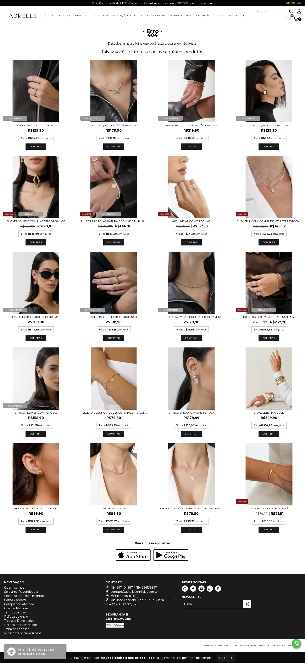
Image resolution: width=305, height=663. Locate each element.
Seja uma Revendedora (172, 15)
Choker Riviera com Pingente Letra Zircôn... (269, 221)
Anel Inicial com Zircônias (191, 221)
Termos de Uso (15, 612)
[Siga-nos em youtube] (201, 588)
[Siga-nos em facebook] (193, 588)
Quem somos (14, 587)
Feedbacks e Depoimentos (24, 596)
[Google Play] (171, 555)
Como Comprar (15, 600)
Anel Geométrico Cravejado (36, 125)
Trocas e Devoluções (19, 621)
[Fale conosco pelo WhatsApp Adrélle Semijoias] (296, 643)
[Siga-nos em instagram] (185, 588)
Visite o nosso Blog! (125, 596)
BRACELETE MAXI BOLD (269, 412)
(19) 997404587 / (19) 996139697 (134, 587)
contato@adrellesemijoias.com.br (135, 592)
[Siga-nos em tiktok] (210, 588)
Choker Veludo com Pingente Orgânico (35, 221)
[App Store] (133, 555)
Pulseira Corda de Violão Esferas (191, 125)
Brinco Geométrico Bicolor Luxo (36, 316)
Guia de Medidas (16, 608)
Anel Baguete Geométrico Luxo (113, 316)
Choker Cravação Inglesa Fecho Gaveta (191, 316)
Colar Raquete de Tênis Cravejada (113, 125)
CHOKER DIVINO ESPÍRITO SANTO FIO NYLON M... (191, 508)
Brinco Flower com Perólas (36, 412)
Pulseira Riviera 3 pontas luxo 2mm (269, 316)
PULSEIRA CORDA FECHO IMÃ (269, 508)
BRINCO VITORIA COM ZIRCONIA (36, 508)
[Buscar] (291, 11)
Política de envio (16, 616)
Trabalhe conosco (16, 629)
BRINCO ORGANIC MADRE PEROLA (191, 412)
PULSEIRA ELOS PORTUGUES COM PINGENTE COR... (114, 412)
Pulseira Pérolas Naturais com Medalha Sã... (113, 221)
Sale (144, 15)
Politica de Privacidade (20, 625)
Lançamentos (76, 15)
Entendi (226, 657)
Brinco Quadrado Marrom (269, 125)
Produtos (100, 15)
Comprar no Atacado (19, 604)
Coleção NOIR (124, 15)
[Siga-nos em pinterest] (218, 588)
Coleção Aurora (210, 15)
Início (55, 15)
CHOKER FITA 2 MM (113, 508)
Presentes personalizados (22, 633)
